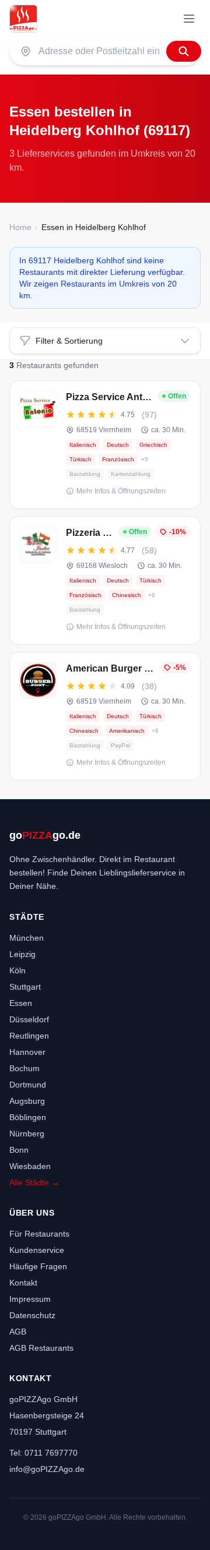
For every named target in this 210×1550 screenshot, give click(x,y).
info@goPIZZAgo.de (47, 1469)
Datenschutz (32, 1315)
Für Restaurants (39, 1233)
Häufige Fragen (38, 1266)
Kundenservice (36, 1250)
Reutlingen (29, 1035)
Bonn (19, 1149)
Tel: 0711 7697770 (43, 1452)
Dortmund (27, 1084)
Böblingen (27, 1117)
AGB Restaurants (41, 1348)
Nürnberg (26, 1133)
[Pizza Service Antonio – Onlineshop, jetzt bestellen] (105, 445)
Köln (17, 970)
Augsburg (27, 1101)
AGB (17, 1331)
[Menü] (189, 18)
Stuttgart (25, 986)
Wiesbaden (30, 1166)
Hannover (27, 1052)
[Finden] (183, 51)
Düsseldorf (29, 1019)
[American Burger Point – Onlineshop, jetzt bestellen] (105, 716)
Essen (20, 1003)
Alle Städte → (34, 1182)
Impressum (30, 1299)
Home (20, 227)
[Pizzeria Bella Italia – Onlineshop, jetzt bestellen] (105, 580)
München (26, 937)
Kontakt (23, 1282)
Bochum (24, 1068)
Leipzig (22, 954)
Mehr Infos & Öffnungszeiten (121, 491)
